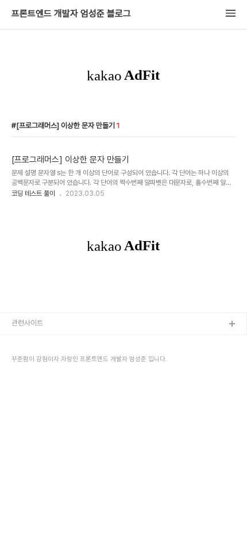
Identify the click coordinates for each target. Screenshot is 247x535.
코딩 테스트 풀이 (33, 193)
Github (23, 343)
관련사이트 (27, 323)
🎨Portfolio (31, 379)
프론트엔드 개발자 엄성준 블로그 (71, 14)
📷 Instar (27, 361)
